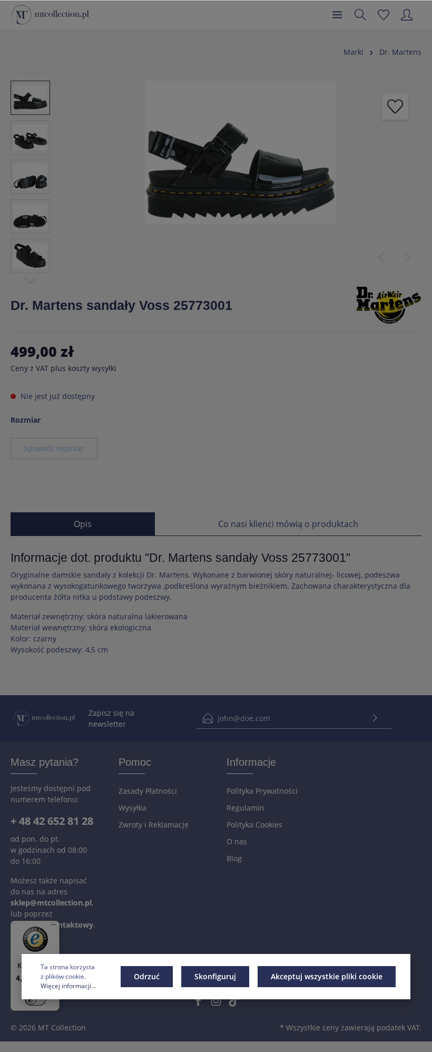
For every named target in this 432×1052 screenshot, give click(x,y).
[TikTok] (234, 1004)
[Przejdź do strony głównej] (50, 15)
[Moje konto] (406, 14)
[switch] (35, 999)
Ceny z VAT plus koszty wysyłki (63, 368)
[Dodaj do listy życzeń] (395, 106)
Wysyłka (132, 808)
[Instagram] (217, 1004)
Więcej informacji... (68, 985)
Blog (234, 858)
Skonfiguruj (215, 976)
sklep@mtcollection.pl (51, 903)
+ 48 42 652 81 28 (52, 821)
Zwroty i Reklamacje (154, 825)
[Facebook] (199, 1004)
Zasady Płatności (148, 791)
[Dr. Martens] (388, 304)
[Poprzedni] (381, 257)
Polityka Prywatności (262, 791)
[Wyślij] (375, 718)
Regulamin (245, 808)
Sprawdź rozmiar (54, 448)
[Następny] (408, 257)
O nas (237, 841)
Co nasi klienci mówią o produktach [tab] (288, 524)
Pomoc (135, 762)
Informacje (251, 762)
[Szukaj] (360, 14)
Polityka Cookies (254, 825)
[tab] (83, 523)
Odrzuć (147, 976)
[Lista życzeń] (383, 14)
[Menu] (337, 14)
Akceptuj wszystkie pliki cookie (326, 976)
